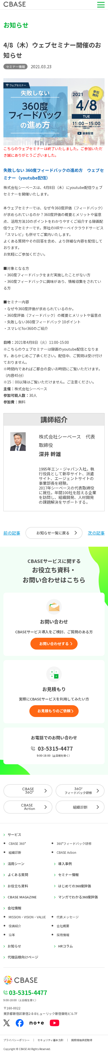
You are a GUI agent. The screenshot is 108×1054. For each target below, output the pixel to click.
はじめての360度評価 (74, 886)
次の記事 (96, 533)
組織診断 (80, 807)
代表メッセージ (68, 917)
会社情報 (14, 908)
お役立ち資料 (18, 886)
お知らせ (14, 946)
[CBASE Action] (27, 807)
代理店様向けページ (23, 957)
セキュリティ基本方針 (50, 1040)
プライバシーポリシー (16, 1040)
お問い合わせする (54, 643)
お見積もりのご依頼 (54, 710)
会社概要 (63, 926)
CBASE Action (66, 852)
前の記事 (11, 533)
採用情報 (63, 934)
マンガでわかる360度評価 (78, 897)
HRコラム (65, 946)
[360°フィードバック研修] (80, 790)
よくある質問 (18, 874)
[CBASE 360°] (27, 790)
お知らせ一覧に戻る (52, 532)
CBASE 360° (17, 843)
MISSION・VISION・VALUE (27, 917)
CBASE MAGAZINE (22, 897)
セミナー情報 (68, 874)
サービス (14, 834)
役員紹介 (15, 926)
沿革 (12, 934)
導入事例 (65, 863)
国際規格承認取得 (81, 1040)
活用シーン (16, 863)
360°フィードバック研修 (74, 843)
